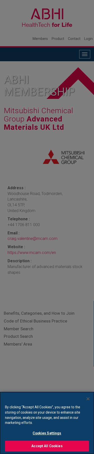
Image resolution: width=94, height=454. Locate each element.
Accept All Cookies (47, 446)
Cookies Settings (47, 433)
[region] (47, 423)
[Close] (87, 398)
